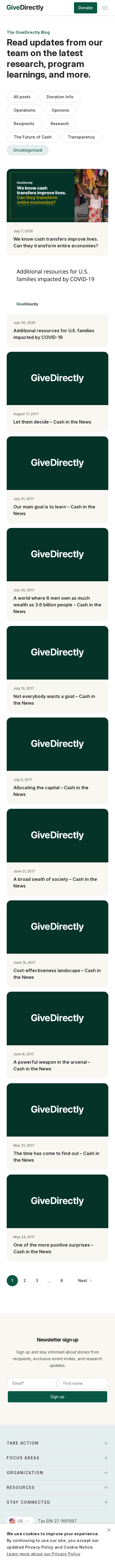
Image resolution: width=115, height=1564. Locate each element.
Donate (85, 7)
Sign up (57, 1396)
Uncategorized (27, 150)
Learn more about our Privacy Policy (43, 1553)
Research (60, 123)
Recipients (24, 123)
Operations (24, 110)
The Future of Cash (33, 137)
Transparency (81, 137)
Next (82, 1280)
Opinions (60, 110)
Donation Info (60, 96)
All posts (22, 96)
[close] (109, 1530)
